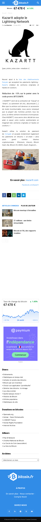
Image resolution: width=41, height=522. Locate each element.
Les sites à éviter (9, 391)
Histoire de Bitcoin (10, 397)
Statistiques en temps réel (13, 377)
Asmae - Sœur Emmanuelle (13, 417)
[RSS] (15, 511)
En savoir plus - (12, 494)
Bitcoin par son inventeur (12, 383)
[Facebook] (4, 195)
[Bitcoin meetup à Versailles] (7, 213)
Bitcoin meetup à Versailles (25, 210)
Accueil (4, 13)
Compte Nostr (20, 497)
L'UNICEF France (9, 420)
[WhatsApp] (14, 195)
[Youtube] (32, 511)
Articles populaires (10, 399)
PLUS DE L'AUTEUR (28, 206)
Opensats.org (8, 414)
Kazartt (4, 85)
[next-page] (6, 241)
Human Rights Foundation (12, 423)
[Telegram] (23, 195)
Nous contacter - (27, 494)
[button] (3, 3)
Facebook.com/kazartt (30, 185)
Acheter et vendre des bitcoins (14, 380)
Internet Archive (9, 425)
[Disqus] (20, 272)
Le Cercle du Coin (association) (15, 443)
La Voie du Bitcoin (10, 446)
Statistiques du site (10, 402)
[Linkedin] (19, 195)
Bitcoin (10, 13)
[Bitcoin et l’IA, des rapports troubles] (7, 233)
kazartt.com (32, 180)
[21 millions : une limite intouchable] (7, 223)
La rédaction (8, 25)
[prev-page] (3, 241)
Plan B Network (9, 438)
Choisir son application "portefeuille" (17, 386)
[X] (9, 195)
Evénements (8, 374)
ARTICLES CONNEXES (10, 206)
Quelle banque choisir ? (12, 394)
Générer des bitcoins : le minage (15, 388)
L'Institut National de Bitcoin (13, 441)
